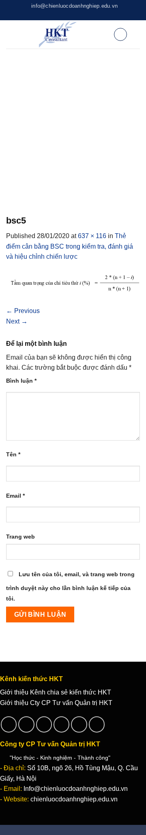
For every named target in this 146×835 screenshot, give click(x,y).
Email (15, 495)
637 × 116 (92, 235)
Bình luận (21, 380)
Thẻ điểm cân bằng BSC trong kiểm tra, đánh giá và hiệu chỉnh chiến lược (69, 246)
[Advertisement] (73, 125)
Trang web (20, 536)
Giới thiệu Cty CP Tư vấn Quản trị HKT (56, 702)
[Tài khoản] (104, 34)
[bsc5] (73, 283)
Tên (13, 454)
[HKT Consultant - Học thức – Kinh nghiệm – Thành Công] (58, 34)
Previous (23, 310)
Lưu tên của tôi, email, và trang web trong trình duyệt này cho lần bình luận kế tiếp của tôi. (70, 586)
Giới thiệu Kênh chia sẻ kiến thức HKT (55, 692)
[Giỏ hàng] (120, 34)
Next (17, 321)
